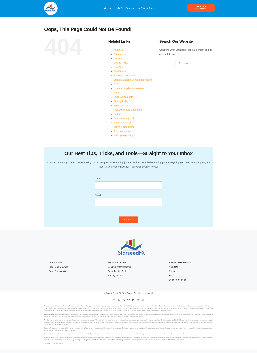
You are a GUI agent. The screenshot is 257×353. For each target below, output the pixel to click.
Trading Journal (122, 131)
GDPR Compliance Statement (130, 88)
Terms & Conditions (124, 127)
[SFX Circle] (51, 2)
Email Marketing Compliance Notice (133, 79)
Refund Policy (121, 105)
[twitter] (124, 300)
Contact (118, 58)
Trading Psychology (124, 135)
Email (98, 195)
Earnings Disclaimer (124, 75)
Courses (118, 67)
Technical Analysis (123, 122)
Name (98, 178)
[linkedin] (133, 300)
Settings (118, 114)
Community (120, 54)
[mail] (143, 300)
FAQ (116, 84)
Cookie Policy (121, 62)
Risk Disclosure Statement (128, 109)
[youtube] (128, 300)
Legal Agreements (123, 97)
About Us (119, 50)
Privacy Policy (121, 101)
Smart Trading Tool (124, 118)
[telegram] (138, 300)
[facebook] (114, 300)
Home (117, 92)
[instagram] (119, 300)
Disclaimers (120, 71)
